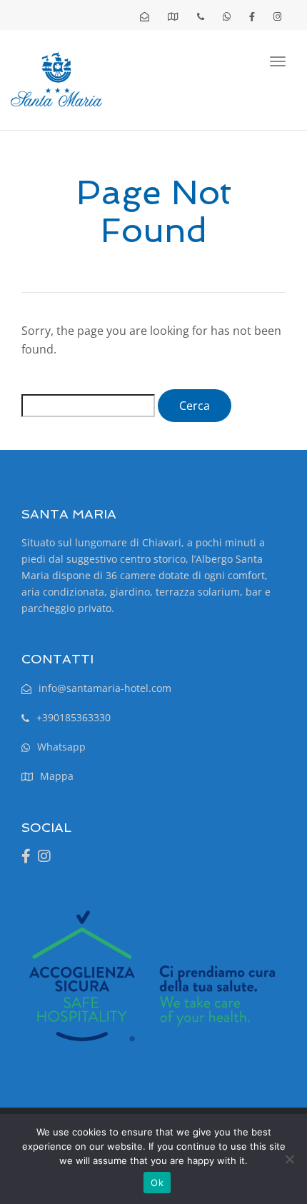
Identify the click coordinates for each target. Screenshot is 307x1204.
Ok (157, 1182)
